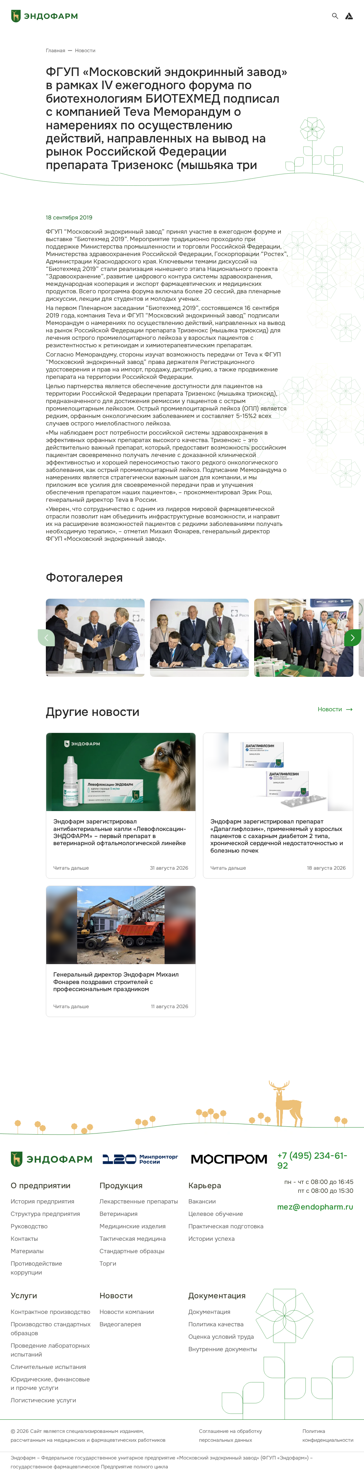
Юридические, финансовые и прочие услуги (50, 1384)
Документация (209, 1312)
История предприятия (42, 1201)
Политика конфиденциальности (328, 1435)
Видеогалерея (120, 1324)
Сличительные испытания (48, 1367)
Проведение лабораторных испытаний (50, 1350)
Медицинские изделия (133, 1226)
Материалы (27, 1251)
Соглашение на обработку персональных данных (230, 1435)
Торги (108, 1263)
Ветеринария (119, 1214)
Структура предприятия (45, 1214)
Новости (330, 709)
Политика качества (215, 1324)
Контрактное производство (50, 1312)
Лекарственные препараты (139, 1201)
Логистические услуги (43, 1400)
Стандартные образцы (132, 1251)
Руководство (29, 1226)
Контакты (24, 1239)
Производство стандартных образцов (51, 1329)
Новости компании (127, 1312)
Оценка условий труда (221, 1337)
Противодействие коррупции (36, 1268)
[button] (287, 1105)
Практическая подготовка (225, 1226)
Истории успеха (211, 1239)
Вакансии (202, 1201)
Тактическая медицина (133, 1239)
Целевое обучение (215, 1214)
